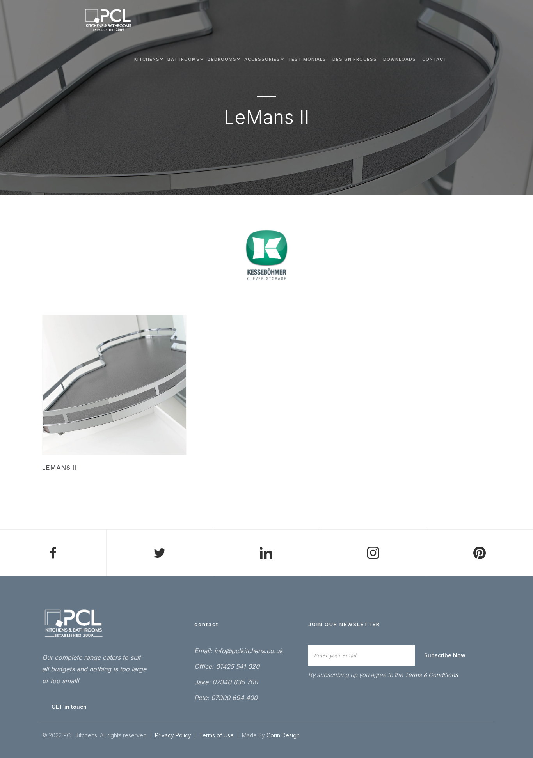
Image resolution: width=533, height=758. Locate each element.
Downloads (399, 59)
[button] (147, 59)
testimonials (307, 59)
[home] (108, 20)
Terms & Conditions (431, 674)
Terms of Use (217, 735)
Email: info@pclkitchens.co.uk (238, 651)
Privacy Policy (173, 735)
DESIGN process (354, 59)
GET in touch (69, 706)
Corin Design (283, 735)
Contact (434, 59)
